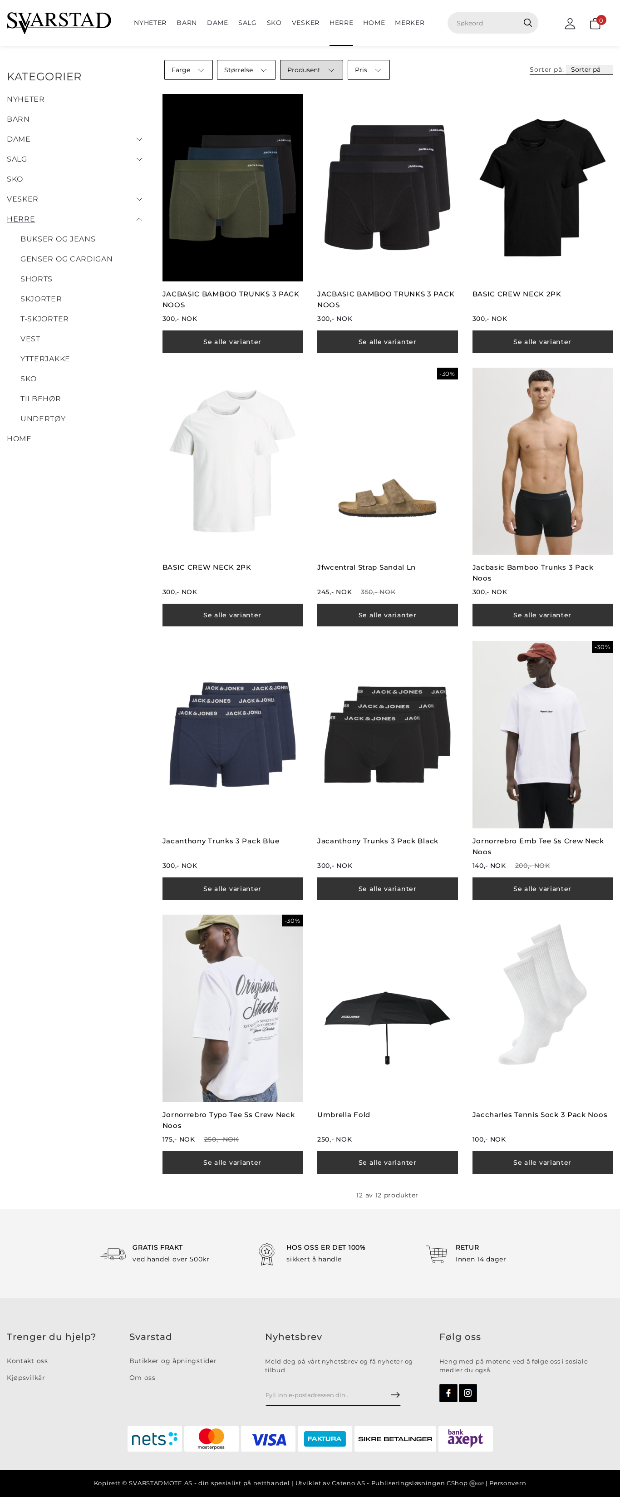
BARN (187, 23)
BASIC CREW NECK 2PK (516, 294)
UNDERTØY (43, 418)
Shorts (36, 279)
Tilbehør (40, 398)
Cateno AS (348, 1483)
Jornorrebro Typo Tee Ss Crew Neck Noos (228, 1120)
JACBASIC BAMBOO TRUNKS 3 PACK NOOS (231, 299)
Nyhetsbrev (293, 1336)
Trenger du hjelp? (51, 1336)
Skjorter (41, 299)
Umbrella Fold (343, 1114)
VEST (30, 339)
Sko (274, 23)
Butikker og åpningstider (173, 1361)
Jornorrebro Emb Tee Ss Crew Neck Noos (538, 846)
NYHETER (150, 23)
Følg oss (460, 1336)
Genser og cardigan (66, 259)
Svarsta (147, 1336)
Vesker (306, 23)
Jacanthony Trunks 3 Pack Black (377, 841)
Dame (217, 23)
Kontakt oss (27, 1361)
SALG (247, 23)
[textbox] (496, 23)
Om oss (142, 1378)
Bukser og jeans (58, 239)
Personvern (507, 1483)
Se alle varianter (232, 342)
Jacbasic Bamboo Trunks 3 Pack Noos (533, 572)
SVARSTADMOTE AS (160, 1483)
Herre (342, 23)
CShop (458, 1483)
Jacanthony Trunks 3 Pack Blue (221, 841)
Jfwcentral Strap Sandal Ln (366, 567)
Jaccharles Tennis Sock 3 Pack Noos (540, 1114)
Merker (409, 23)
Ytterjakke (45, 359)
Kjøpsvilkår (26, 1378)
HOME (374, 23)
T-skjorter (44, 319)
